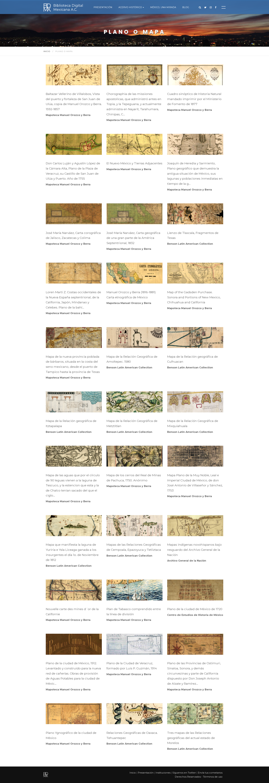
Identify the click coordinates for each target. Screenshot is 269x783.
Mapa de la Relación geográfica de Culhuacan (192, 359)
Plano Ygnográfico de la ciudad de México (71, 735)
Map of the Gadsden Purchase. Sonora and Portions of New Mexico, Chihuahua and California (194, 297)
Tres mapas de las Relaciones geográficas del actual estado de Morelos (191, 738)
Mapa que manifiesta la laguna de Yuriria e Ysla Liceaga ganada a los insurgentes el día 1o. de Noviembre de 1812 (72, 552)
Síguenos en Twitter (184, 772)
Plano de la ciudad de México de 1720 (194, 609)
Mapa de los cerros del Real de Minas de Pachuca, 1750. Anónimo (133, 477)
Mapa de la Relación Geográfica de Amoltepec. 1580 (131, 359)
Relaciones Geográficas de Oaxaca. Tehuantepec (132, 735)
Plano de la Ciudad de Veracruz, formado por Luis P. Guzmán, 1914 (131, 665)
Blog (185, 7)
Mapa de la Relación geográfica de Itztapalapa (71, 423)
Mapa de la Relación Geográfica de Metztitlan (131, 423)
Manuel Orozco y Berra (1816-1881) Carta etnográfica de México (131, 294)
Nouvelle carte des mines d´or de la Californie (72, 611)
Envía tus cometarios (210, 772)
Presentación (103, 7)
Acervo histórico (130, 7)
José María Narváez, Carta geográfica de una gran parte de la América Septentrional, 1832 (133, 238)
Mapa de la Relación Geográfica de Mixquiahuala (192, 423)
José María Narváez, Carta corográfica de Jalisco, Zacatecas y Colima (73, 235)
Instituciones (163, 772)
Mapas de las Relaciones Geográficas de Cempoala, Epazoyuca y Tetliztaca (133, 547)
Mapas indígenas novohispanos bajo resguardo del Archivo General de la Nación (194, 550)
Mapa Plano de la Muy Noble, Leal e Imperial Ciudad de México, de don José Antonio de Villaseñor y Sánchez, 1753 (195, 482)
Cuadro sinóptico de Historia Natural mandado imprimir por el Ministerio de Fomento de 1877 (194, 99)
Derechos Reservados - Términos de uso (198, 776)
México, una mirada (163, 7)
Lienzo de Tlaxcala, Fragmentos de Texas (192, 235)
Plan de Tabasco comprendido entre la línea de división (133, 611)
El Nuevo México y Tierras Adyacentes (134, 163)
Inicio (47, 51)
